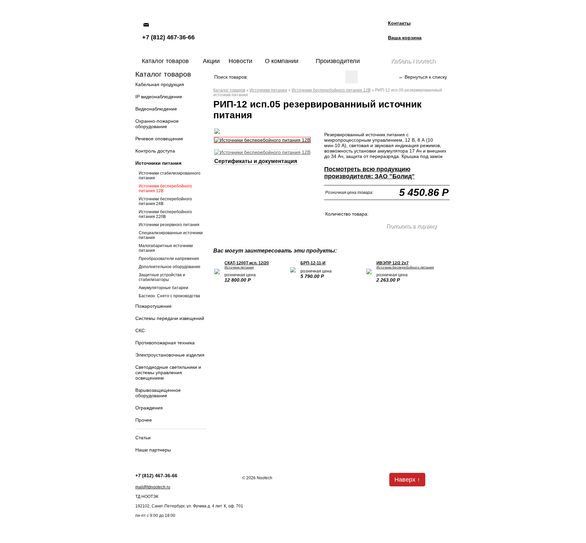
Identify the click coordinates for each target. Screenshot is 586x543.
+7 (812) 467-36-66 (168, 37)
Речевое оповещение (159, 138)
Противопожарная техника (165, 342)
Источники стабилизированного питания (169, 175)
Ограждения (149, 407)
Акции (211, 61)
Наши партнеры (153, 449)
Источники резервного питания (169, 224)
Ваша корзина (405, 37)
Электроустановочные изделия (169, 355)
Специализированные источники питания (171, 235)
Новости (240, 61)
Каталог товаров (165, 61)
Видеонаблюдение (156, 109)
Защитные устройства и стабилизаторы (162, 277)
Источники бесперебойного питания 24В (165, 201)
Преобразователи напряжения (169, 258)
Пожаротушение (153, 306)
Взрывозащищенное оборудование (158, 392)
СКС (140, 330)
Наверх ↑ (407, 479)
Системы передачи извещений (169, 318)
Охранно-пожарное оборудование (157, 123)
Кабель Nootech (413, 61)
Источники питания (158, 163)
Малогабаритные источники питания (166, 248)
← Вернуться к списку (422, 77)
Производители (338, 61)
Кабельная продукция (159, 84)
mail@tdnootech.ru (152, 487)
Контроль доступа (155, 151)
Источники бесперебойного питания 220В (165, 214)
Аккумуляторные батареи (163, 287)
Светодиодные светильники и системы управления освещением (168, 372)
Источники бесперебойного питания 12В (165, 188)
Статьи (143, 437)
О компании (281, 61)
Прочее (143, 420)
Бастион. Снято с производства (169, 296)
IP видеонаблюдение (158, 96)
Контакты (399, 23)
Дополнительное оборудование (169, 266)
